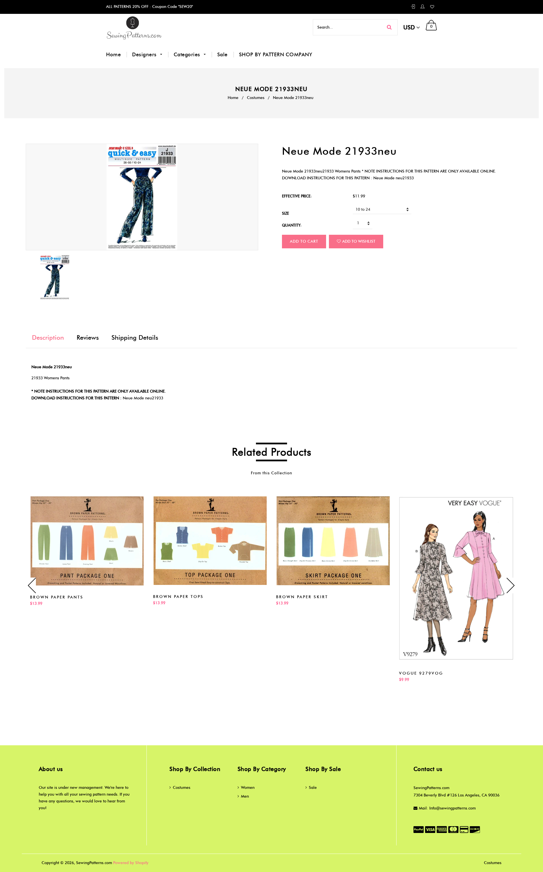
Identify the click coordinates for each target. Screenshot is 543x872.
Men (245, 796)
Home (113, 54)
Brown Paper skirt (302, 597)
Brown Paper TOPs (178, 596)
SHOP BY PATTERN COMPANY (276, 54)
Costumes (255, 97)
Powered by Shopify (130, 862)
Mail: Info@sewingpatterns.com (447, 808)
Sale (222, 54)
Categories (188, 54)
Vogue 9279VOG (421, 673)
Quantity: (291, 225)
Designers (145, 54)
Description (48, 337)
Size (285, 213)
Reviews (88, 337)
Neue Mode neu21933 (143, 398)
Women (248, 787)
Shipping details (134, 337)
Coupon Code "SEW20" (172, 6)
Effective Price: (297, 196)
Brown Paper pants (56, 597)
